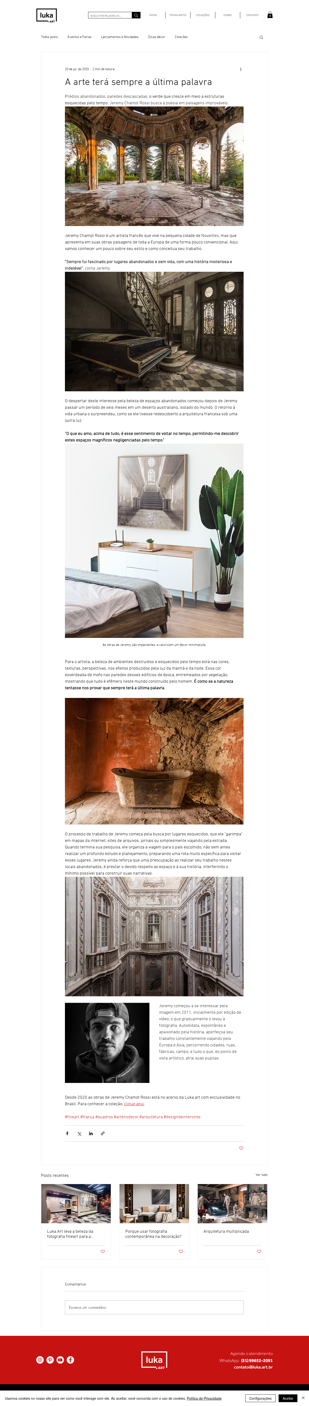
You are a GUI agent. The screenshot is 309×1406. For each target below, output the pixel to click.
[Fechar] (303, 1398)
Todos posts (49, 37)
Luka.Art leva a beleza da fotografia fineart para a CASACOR (70, 1234)
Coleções (181, 37)
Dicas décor (156, 37)
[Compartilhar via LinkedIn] (91, 1133)
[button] (270, 14)
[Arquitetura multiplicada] (232, 1203)
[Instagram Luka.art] (40, 1360)
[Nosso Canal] (60, 1360)
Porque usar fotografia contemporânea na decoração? (153, 1234)
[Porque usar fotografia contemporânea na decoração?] (154, 1203)
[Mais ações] (241, 69)
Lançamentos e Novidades (120, 37)
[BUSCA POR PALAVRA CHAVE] (136, 15)
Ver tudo (261, 1175)
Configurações (260, 1398)
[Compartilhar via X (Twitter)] (79, 1133)
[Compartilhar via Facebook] (67, 1133)
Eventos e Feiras (79, 37)
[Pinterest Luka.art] (50, 1360)
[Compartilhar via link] (102, 1133)
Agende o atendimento (251, 1353)
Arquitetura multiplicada (226, 1231)
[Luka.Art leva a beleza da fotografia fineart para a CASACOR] (76, 1203)
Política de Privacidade (204, 1398)
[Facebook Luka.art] (70, 1360)
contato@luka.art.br (253, 1366)
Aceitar (288, 1398)
